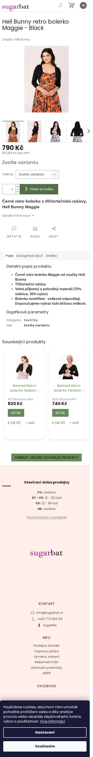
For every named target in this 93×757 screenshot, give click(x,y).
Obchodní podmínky (46, 668)
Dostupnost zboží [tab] (30, 256)
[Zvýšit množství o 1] (17, 186)
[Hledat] (60, 5)
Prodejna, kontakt (47, 645)
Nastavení (45, 732)
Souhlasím (45, 746)
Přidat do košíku (42, 189)
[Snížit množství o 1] (17, 191)
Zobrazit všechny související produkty (46, 457)
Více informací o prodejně (46, 517)
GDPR (47, 673)
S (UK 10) (14, 423)
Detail (16, 413)
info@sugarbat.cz (50, 612)
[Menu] (83, 5)
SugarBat (50, 625)
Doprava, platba (47, 651)
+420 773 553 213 (50, 619)
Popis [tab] (10, 256)
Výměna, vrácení (46, 656)
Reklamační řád (46, 662)
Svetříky (31, 320)
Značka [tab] (51, 256)
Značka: (16, 39)
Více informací (52, 721)
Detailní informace (16, 215)
